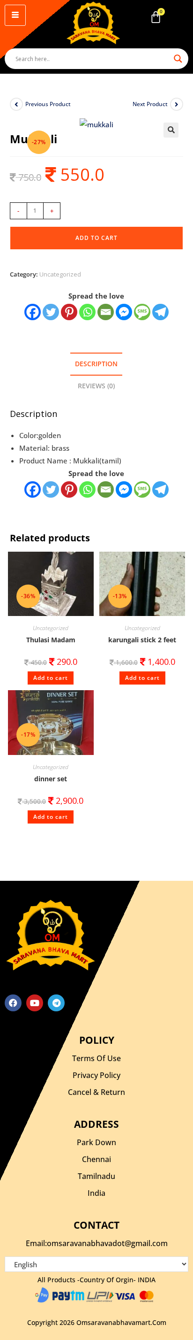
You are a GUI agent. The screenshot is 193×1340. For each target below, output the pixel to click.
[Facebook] (32, 312)
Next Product (150, 104)
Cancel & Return (96, 1092)
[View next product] (176, 104)
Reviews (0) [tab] (96, 386)
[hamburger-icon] (15, 15)
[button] (170, 130)
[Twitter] (51, 312)
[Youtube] (34, 1002)
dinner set (50, 778)
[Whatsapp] (87, 312)
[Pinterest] (69, 312)
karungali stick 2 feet (142, 639)
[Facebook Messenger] (124, 489)
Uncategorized (60, 274)
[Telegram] (160, 312)
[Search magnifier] (178, 58)
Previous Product (48, 104)
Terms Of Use (96, 1058)
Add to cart (96, 238)
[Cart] (156, 17)
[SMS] (142, 312)
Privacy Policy (96, 1075)
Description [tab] (96, 364)
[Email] (105, 312)
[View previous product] (16, 104)
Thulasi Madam (50, 639)
